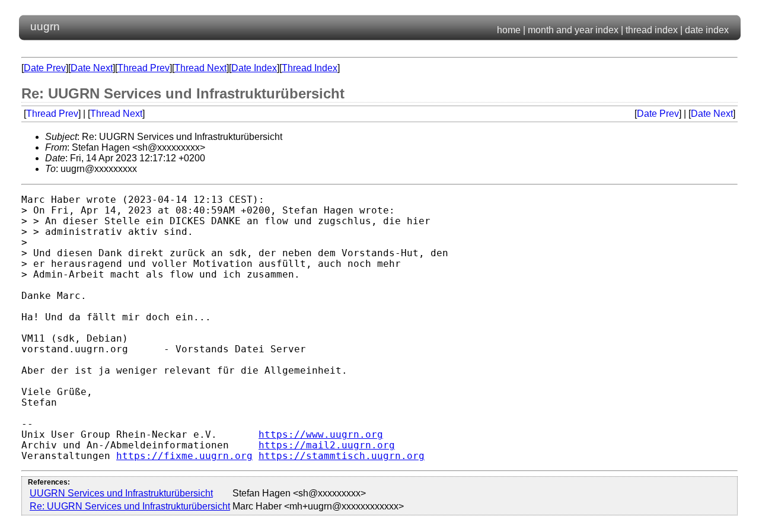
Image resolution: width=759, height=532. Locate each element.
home (509, 30)
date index (707, 30)
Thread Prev (143, 68)
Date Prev (45, 68)
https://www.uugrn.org (321, 434)
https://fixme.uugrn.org (184, 456)
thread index (652, 30)
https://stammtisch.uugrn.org (342, 456)
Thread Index (309, 68)
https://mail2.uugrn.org (327, 445)
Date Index (254, 68)
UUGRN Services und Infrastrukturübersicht (121, 493)
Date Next (92, 68)
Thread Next (200, 68)
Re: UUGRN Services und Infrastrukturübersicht (130, 506)
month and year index (573, 30)
